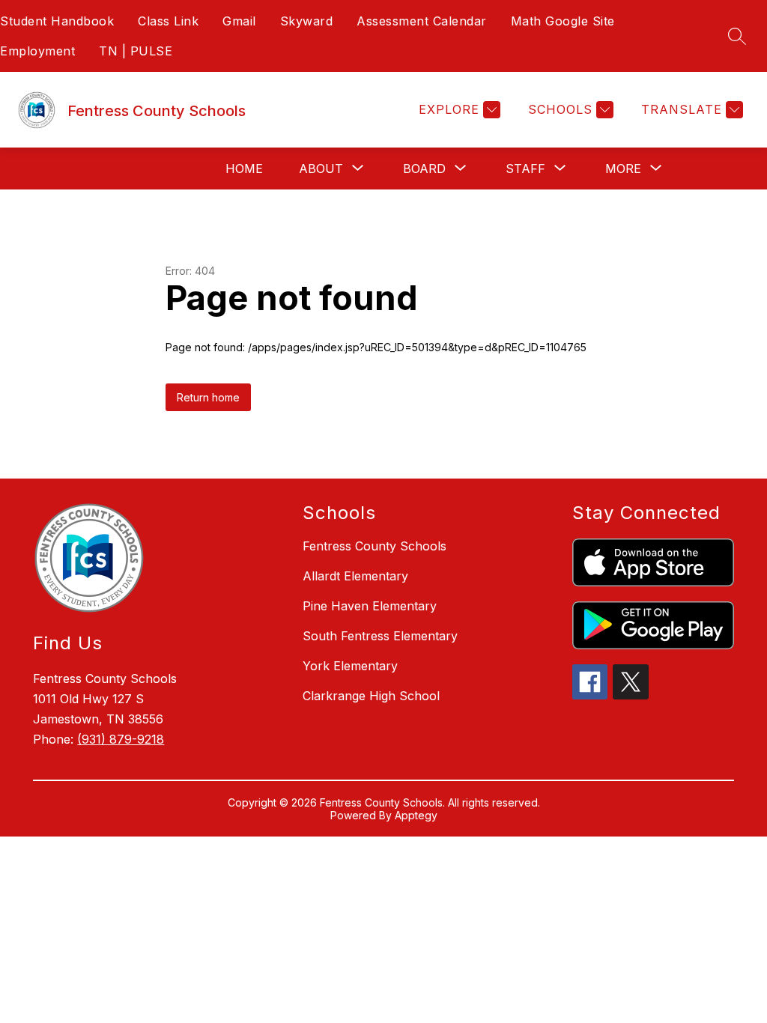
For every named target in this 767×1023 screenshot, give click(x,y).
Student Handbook (57, 20)
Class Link (168, 20)
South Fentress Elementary (380, 635)
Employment (37, 50)
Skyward (306, 20)
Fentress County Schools (374, 545)
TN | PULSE (135, 50)
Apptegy (416, 815)
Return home (208, 397)
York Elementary (350, 665)
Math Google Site (563, 20)
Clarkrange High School (371, 695)
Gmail (239, 20)
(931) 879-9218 (120, 739)
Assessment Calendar (422, 20)
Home (244, 168)
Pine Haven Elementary (370, 605)
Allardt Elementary (355, 575)
